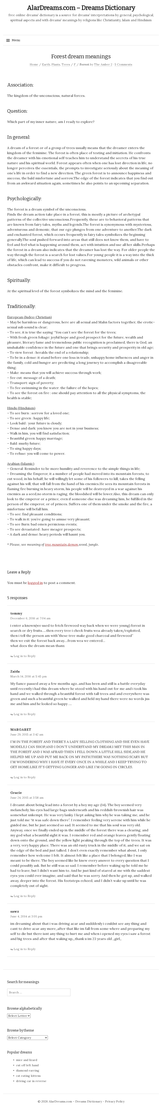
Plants (55, 64)
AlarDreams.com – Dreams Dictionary (81, 8)
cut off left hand (27, 1065)
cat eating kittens (28, 1076)
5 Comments (123, 64)
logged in (35, 583)
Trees (66, 64)
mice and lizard (26, 1060)
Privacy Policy (114, 1101)
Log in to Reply (24, 656)
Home (34, 64)
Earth (46, 64)
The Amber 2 (103, 64)
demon (73, 544)
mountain (59, 544)
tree (48, 544)
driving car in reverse (31, 1081)
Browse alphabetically (24, 1008)
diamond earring (27, 1070)
